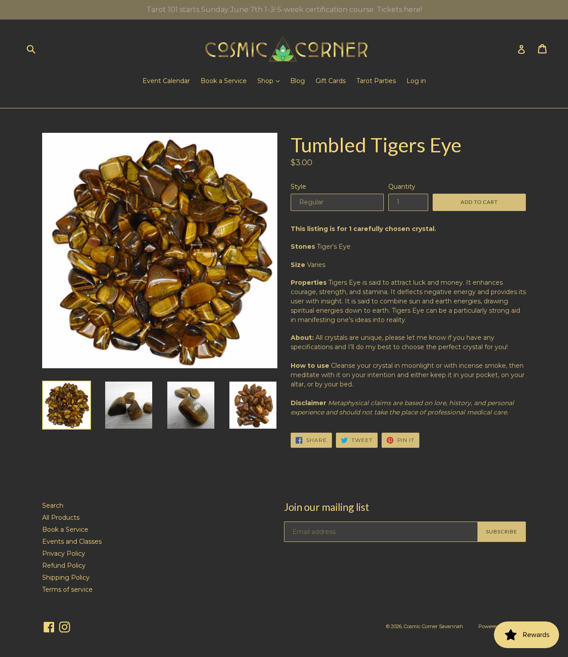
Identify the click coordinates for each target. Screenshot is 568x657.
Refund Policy (64, 565)
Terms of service (67, 589)
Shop (266, 81)
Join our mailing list (326, 507)
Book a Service (224, 81)
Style (298, 187)
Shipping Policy (66, 577)
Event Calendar (166, 81)
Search (52, 506)
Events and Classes (72, 542)
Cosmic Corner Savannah (433, 626)
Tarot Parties (376, 81)
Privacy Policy (63, 553)
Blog (297, 81)
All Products (60, 518)
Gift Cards (331, 81)
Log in (416, 81)
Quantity (401, 187)
